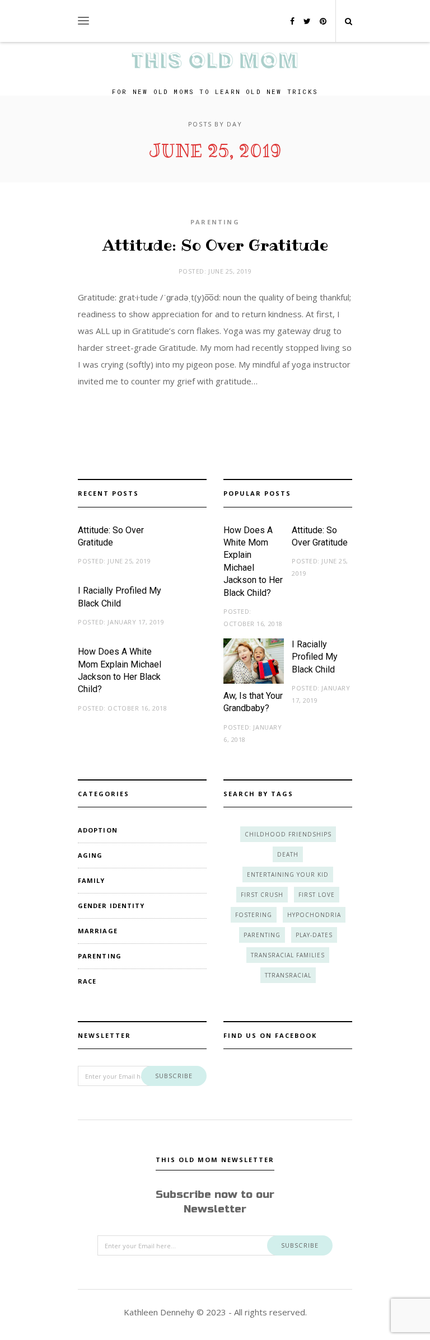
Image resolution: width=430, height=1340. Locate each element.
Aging (90, 855)
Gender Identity (111, 905)
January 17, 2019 (136, 622)
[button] (83, 21)
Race (87, 981)
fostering (253, 915)
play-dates (314, 935)
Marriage (98, 931)
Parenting (215, 222)
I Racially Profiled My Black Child (315, 657)
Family (91, 880)
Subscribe (174, 1075)
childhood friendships (288, 834)
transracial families (288, 955)
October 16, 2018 (137, 708)
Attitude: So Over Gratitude (215, 245)
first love (316, 895)
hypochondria (314, 915)
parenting (262, 935)
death (287, 854)
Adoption (98, 830)
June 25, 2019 (229, 271)
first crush (262, 895)
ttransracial (288, 975)
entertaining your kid (288, 874)
